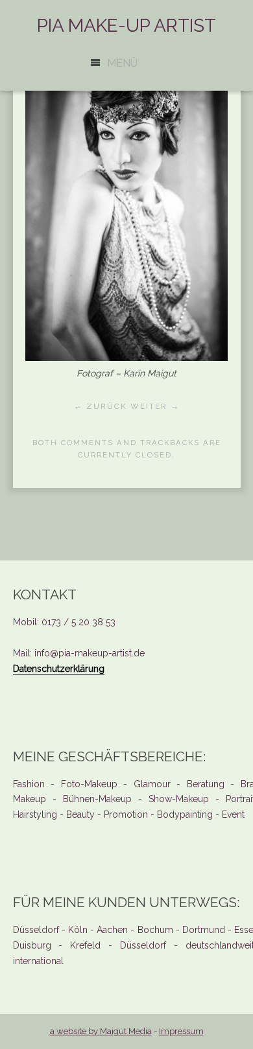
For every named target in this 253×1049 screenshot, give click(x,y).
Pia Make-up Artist (126, 25)
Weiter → (155, 406)
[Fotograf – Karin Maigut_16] (126, 357)
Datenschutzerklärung (58, 668)
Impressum (181, 1031)
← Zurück (100, 406)
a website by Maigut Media (101, 1031)
